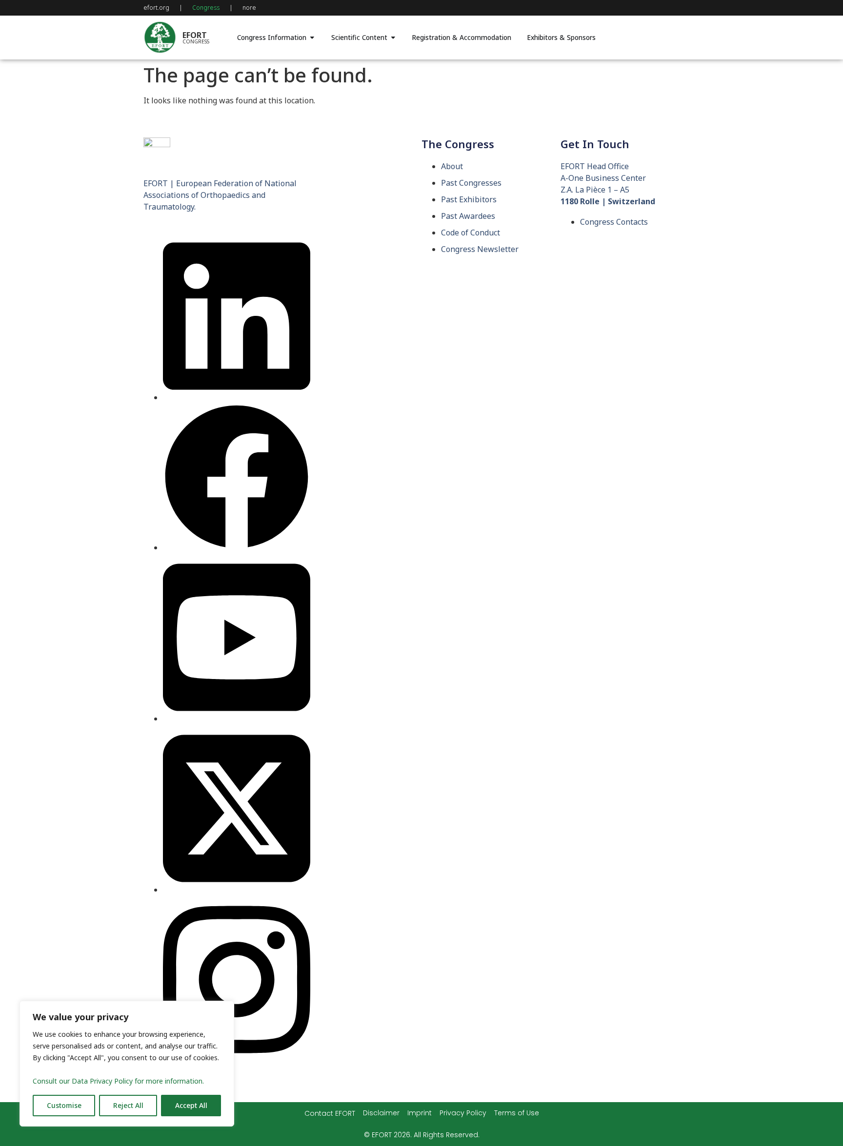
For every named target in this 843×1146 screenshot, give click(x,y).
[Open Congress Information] (312, 37)
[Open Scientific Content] (393, 37)
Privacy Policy (463, 1113)
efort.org (156, 7)
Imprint (419, 1113)
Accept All (191, 1105)
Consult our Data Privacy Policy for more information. (118, 1081)
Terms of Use (516, 1113)
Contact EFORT (329, 1113)
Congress (206, 7)
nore (249, 7)
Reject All (128, 1105)
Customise (64, 1105)
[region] (127, 1064)
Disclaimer (381, 1113)
